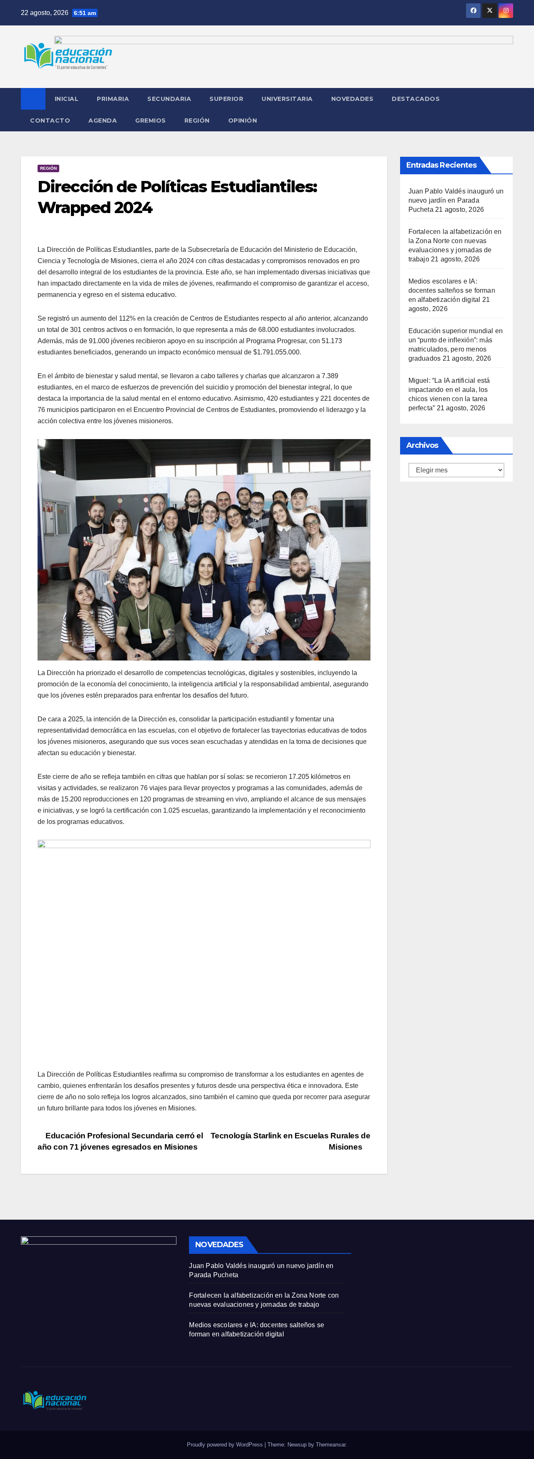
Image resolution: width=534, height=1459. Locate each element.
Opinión (242, 120)
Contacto (50, 120)
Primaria (113, 99)
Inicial (67, 99)
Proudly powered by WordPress (225, 1444)
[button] (507, 109)
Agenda (102, 120)
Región (197, 120)
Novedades (352, 99)
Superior (226, 99)
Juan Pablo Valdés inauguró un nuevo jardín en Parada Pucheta (456, 200)
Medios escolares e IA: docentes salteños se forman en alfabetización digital (451, 290)
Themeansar (330, 1444)
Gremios (150, 120)
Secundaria (169, 99)
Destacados (416, 99)
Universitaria (287, 99)
